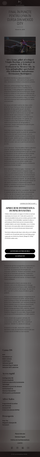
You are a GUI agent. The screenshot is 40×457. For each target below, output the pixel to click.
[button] (28, 203)
